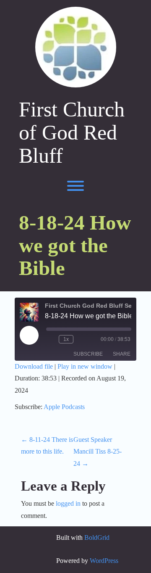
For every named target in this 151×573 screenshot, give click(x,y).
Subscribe (88, 354)
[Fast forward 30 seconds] (81, 339)
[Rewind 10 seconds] (50, 339)
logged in (68, 503)
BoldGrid (96, 537)
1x (66, 339)
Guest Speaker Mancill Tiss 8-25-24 (97, 451)
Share (121, 354)
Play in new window (84, 366)
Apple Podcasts (64, 406)
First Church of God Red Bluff (72, 132)
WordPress (104, 560)
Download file (34, 366)
